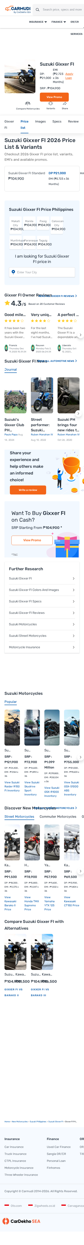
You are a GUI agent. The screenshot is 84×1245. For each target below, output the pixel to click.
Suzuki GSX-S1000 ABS (67, 750)
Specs (56, 121)
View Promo (54, 97)
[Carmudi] (17, 9)
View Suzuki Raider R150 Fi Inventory (12, 786)
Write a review (28, 490)
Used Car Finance (59, 1147)
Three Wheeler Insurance (21, 1174)
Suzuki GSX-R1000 (47, 750)
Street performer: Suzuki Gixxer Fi (40, 425)
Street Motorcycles (60, 808)
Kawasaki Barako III (47, 974)
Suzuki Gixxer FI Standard (26, 173)
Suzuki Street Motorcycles (27, 636)
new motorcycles (20, 1121)
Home (7, 1121)
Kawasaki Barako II (7, 865)
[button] (80, 335)
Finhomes (53, 1167)
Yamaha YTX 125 (47, 865)
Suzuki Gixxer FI (20, 578)
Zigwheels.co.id (44, 1205)
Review (73, 121)
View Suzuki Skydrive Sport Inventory (31, 788)
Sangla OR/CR (56, 1154)
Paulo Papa (11, 434)
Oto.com (16, 1205)
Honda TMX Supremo (27, 865)
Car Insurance (14, 1147)
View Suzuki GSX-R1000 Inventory (51, 791)
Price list (24, 125)
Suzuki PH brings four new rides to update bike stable (68, 425)
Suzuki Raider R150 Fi (7, 750)
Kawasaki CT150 (67, 865)
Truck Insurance (15, 1154)
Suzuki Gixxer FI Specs (25, 601)
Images (40, 121)
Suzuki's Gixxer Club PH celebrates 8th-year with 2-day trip (14, 425)
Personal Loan (56, 1161)
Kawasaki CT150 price (71, 903)
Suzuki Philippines (38, 1121)
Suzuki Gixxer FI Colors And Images (34, 590)
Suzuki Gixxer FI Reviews (27, 613)
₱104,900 (16, 225)
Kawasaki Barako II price (10, 905)
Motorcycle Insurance (24, 647)
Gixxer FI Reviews (63, 296)
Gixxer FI (9, 125)
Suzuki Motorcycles (23, 624)
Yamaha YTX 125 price (49, 905)
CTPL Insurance (15, 1161)
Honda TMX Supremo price (31, 905)
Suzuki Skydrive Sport (27, 750)
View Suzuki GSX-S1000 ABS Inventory (71, 788)
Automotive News (62, 361)
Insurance (36, 21)
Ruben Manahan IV (42, 434)
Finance (57, 21)
